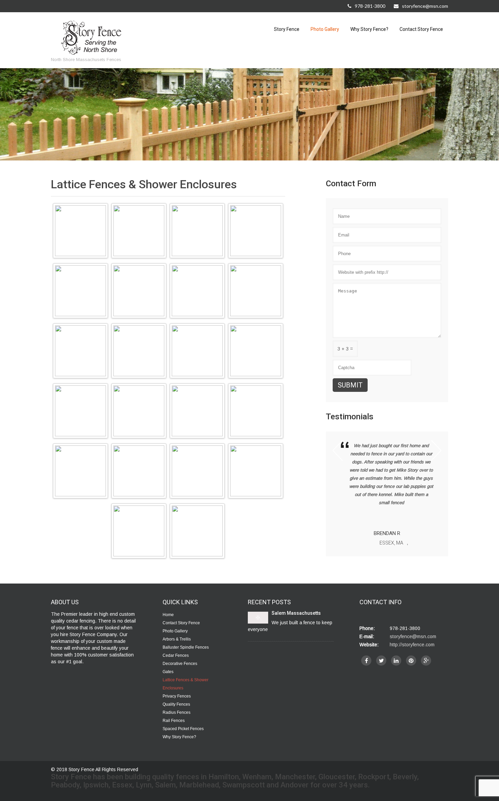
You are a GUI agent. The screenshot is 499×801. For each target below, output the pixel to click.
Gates (168, 671)
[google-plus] (426, 660)
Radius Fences (176, 712)
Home (168, 614)
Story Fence (286, 29)
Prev (338, 450)
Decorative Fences (180, 663)
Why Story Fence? (369, 29)
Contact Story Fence (421, 29)
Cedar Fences (176, 655)
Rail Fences (174, 720)
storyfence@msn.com (425, 6)
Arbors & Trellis (177, 639)
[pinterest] (411, 660)
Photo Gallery (325, 29)
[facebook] (366, 660)
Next (436, 450)
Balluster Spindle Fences (186, 647)
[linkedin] (396, 660)
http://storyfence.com (412, 644)
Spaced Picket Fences (183, 728)
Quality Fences (176, 704)
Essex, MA (391, 543)
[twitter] (381, 660)
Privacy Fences (177, 696)
